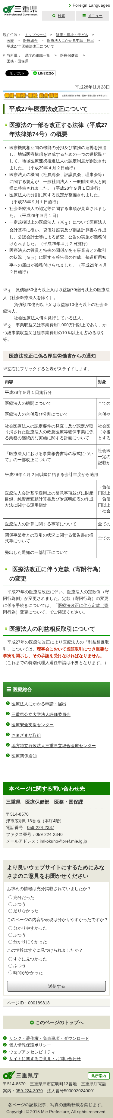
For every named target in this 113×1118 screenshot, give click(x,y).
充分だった (23, 897)
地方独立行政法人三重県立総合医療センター (53, 745)
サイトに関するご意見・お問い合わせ (45, 1058)
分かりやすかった (30, 928)
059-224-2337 (40, 827)
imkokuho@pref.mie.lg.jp (63, 841)
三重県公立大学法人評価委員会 (41, 714)
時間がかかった (28, 972)
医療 (10, 40)
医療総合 (30, 40)
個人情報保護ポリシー (30, 1045)
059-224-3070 (29, 1090)
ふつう (19, 904)
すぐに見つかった (30, 959)
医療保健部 (69, 55)
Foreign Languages (91, 5)
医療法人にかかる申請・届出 (70, 40)
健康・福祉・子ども (72, 35)
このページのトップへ (59, 1022)
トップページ (35, 35)
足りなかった (26, 910)
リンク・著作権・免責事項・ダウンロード (49, 1038)
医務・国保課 (17, 61)
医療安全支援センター (32, 724)
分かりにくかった (30, 941)
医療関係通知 (24, 756)
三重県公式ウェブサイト (20, 10)
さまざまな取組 (26, 735)
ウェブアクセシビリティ (32, 1052)
